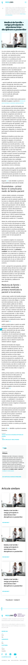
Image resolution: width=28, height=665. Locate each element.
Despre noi (5, 631)
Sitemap (9, 660)
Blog (2, 643)
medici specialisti (6, 439)
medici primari (15, 439)
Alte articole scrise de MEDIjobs (11, 476)
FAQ (2, 637)
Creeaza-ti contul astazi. (8, 471)
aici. (10, 321)
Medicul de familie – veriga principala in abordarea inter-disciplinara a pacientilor (13, 513)
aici (7, 181)
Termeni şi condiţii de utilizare (14, 660)
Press (3, 635)
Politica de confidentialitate (23, 660)
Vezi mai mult (5, 522)
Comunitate (5, 639)
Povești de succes (6, 434)
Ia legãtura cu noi (6, 657)
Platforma (5, 645)
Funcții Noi (4, 651)
